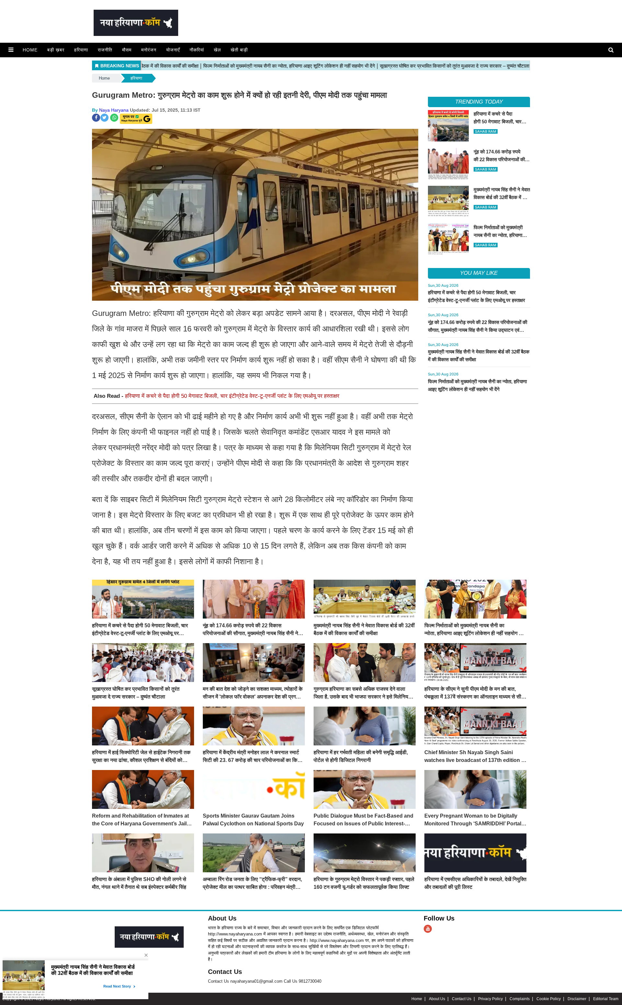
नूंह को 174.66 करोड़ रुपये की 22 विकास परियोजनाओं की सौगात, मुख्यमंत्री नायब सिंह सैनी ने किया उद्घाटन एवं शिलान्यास (477, 330)
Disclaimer (577, 999)
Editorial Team (605, 999)
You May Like (479, 273)
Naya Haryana (114, 110)
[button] (10, 50)
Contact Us (225, 971)
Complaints (520, 999)
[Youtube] (428, 929)
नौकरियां (197, 49)
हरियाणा (81, 49)
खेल (217, 49)
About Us (222, 918)
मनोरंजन (148, 49)
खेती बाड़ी (239, 49)
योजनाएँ (173, 49)
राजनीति (105, 49)
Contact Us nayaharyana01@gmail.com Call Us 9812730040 (264, 981)
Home (30, 49)
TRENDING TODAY (479, 102)
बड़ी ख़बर (55, 49)
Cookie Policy (548, 999)
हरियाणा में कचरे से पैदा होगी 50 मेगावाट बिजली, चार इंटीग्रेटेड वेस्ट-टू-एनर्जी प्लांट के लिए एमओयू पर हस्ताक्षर (232, 396)
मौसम (127, 49)
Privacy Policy (490, 999)
